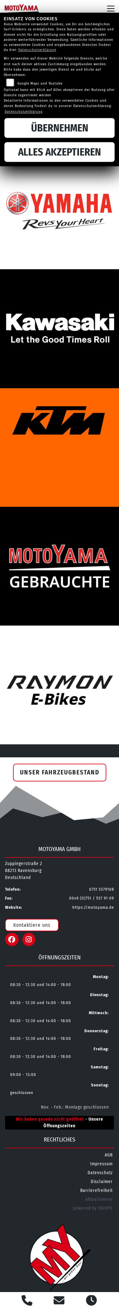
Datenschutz (100, 1172)
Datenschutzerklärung (37, 50)
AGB (109, 1155)
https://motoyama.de (93, 907)
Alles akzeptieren (59, 152)
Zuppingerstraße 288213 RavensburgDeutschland (23, 870)
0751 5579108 (101, 889)
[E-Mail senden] (59, 1301)
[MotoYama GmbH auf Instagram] (30, 940)
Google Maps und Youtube (40, 83)
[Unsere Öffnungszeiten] (91, 1301)
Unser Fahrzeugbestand (59, 772)
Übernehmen (59, 128)
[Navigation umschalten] (111, 8)
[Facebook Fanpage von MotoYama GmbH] (14, 940)
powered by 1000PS (93, 1208)
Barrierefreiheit (96, 1190)
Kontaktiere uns (31, 925)
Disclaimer (102, 1181)
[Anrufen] (27, 1301)
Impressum (101, 1164)
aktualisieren (99, 1199)
